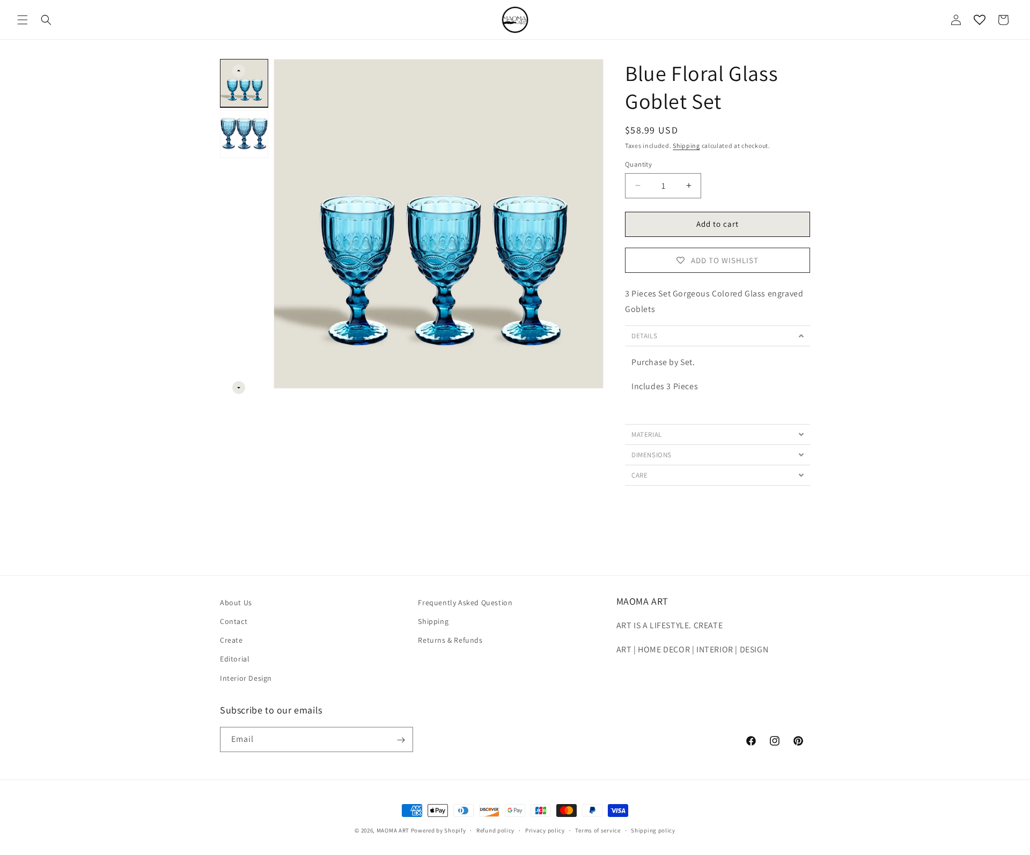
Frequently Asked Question (465, 602)
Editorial (234, 659)
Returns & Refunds (450, 640)
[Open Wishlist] (979, 20)
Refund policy (495, 830)
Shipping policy (653, 830)
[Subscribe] (401, 740)
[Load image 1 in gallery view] (244, 83)
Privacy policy (545, 830)
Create (231, 640)
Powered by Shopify (438, 830)
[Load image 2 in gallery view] (244, 134)
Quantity (638, 164)
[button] (22, 20)
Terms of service (597, 830)
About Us (236, 602)
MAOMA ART (393, 830)
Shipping (686, 146)
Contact (233, 621)
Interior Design (246, 678)
